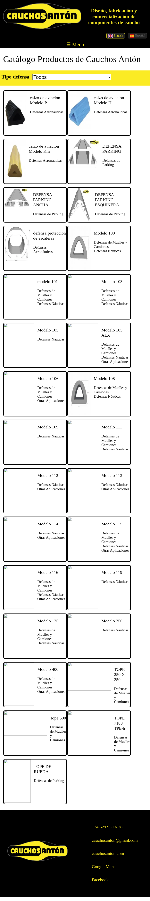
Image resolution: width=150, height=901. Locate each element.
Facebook (100, 879)
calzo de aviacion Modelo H (109, 100)
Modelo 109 (47, 426)
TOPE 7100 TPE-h (119, 723)
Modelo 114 (47, 523)
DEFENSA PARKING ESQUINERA (107, 199)
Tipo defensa (15, 77)
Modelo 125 (47, 620)
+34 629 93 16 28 (107, 826)
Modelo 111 (111, 426)
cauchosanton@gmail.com (115, 840)
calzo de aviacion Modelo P (45, 100)
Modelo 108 (104, 378)
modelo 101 (47, 281)
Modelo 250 (111, 620)
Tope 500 (58, 718)
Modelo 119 (111, 572)
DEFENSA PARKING (111, 149)
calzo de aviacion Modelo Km (44, 149)
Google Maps (103, 866)
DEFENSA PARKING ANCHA (42, 199)
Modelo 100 (104, 233)
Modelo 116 (47, 572)
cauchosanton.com (108, 853)
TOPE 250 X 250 (119, 674)
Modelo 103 (111, 281)
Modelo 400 (47, 669)
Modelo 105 (47, 330)
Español (139, 35)
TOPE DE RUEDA (42, 769)
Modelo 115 (111, 523)
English (118, 35)
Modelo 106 (47, 378)
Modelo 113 (111, 475)
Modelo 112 (47, 475)
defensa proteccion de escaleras (49, 236)
